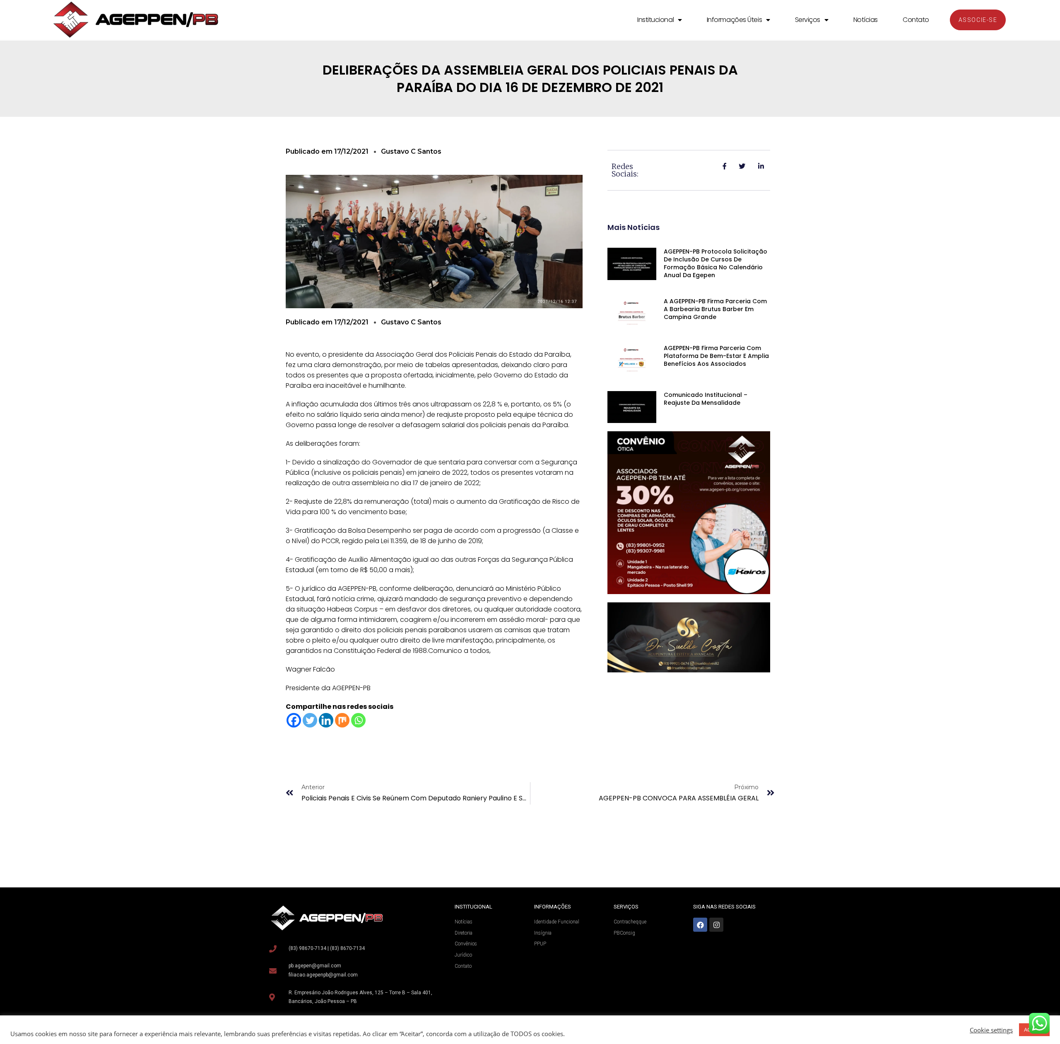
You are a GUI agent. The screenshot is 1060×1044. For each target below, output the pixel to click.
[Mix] (342, 720)
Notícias (865, 19)
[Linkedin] (326, 720)
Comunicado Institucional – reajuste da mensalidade (705, 399)
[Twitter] (310, 720)
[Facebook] (294, 720)
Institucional (655, 19)
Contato (916, 19)
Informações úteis (734, 19)
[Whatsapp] (358, 720)
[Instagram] (716, 925)
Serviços (807, 19)
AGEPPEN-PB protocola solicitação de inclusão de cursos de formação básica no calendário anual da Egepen (715, 263)
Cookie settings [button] (991, 1030)
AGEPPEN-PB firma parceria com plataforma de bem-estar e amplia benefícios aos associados (716, 356)
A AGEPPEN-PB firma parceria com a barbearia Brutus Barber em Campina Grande (715, 309)
